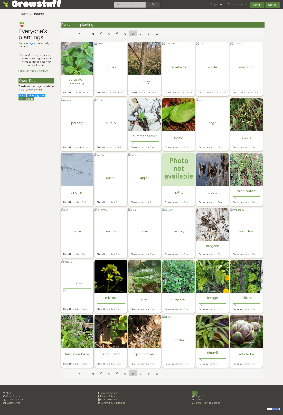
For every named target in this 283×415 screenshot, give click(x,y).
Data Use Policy (108, 399)
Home (24, 13)
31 (141, 33)
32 (149, 33)
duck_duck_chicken (81, 92)
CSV (22, 95)
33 (157, 33)
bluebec (76, 147)
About (8, 393)
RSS (41, 95)
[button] (216, 5)
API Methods (26, 99)
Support (199, 396)
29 (125, 33)
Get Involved (13, 403)
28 (117, 33)
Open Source (13, 396)
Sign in (257, 5)
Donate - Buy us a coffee (206, 403)
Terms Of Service (108, 393)
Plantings (39, 13)
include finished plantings (34, 71)
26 (101, 33)
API (194, 393)
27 (109, 33)
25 (93, 33)
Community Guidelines (112, 403)
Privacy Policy (107, 396)
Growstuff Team (15, 399)
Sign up (272, 5)
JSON (31, 95)
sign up (33, 43)
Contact (198, 399)
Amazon (111, 147)
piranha (144, 147)
